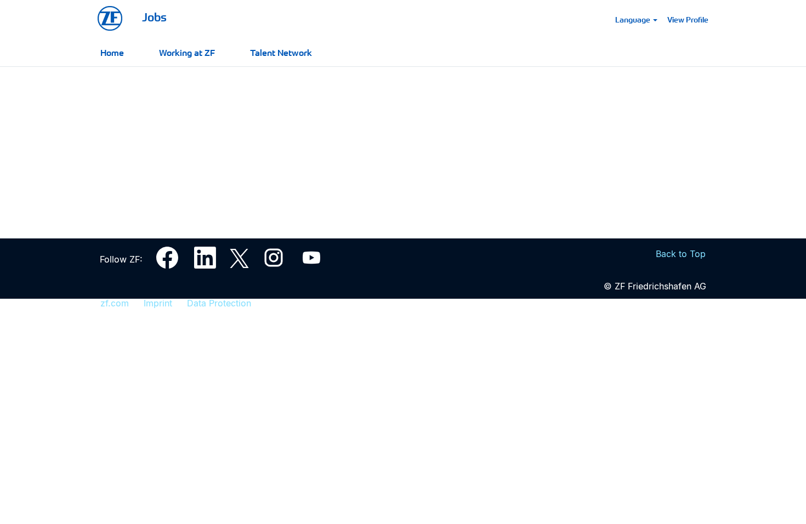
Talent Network (281, 52)
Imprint (158, 303)
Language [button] (633, 19)
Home (112, 52)
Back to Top (681, 253)
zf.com (114, 303)
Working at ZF (187, 52)
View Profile (687, 19)
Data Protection (219, 303)
